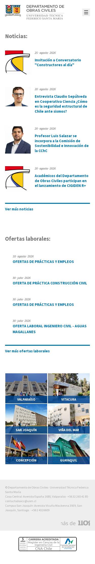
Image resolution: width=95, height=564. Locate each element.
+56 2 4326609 (40, 510)
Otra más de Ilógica (75, 523)
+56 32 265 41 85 (77, 496)
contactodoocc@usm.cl (20, 501)
